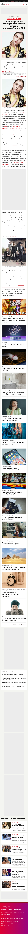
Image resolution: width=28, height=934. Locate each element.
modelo (15, 145)
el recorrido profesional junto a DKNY (13, 287)
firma (5, 126)
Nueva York (12, 236)
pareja (23, 917)
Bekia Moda (11, 16)
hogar (17, 918)
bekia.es (3, 917)
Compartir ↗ (23, 76)
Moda (12, 1)
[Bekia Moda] (5, 4)
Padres (23, 1)
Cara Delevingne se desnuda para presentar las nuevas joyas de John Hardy (19, 861)
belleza (11, 917)
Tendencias (16, 16)
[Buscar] (23, 4)
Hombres (14, 881)
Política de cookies (5, 923)
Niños (11, 912)
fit (19, 918)
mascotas (3, 918)
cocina (15, 917)
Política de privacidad (12, 921)
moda (7, 917)
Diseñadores (17, 909)
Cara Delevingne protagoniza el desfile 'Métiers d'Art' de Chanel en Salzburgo (18, 825)
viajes (22, 918)
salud (8, 918)
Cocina (20, 1)
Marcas (22, 912)
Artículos (10, 909)
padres (19, 917)
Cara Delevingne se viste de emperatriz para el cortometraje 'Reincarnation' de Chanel (19, 837)
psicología (12, 918)
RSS (12, 923)
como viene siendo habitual (10, 134)
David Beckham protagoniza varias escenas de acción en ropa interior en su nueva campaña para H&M (18, 885)
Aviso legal (3, 921)
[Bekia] (3, 1)
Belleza (16, 1)
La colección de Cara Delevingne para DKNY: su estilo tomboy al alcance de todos (19, 849)
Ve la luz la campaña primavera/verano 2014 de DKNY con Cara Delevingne (19, 873)
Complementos (16, 858)
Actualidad (8, 1)
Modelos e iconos (5, 914)
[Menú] (26, 4)
